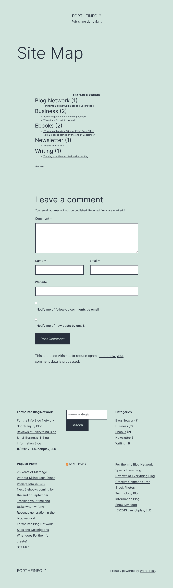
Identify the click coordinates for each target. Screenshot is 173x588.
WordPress (147, 570)
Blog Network (125, 420)
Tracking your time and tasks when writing (65, 156)
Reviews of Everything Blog (36, 432)
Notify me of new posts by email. (61, 325)
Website (41, 282)
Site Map (23, 547)
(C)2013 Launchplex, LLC (133, 510)
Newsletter (123, 437)
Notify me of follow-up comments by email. (68, 309)
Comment (43, 218)
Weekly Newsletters (54, 145)
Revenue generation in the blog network (64, 116)
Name (40, 260)
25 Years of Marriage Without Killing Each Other (68, 131)
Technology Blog (127, 493)
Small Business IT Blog (33, 437)
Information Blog (29, 443)
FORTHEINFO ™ (86, 15)
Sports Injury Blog (30, 426)
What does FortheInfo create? (59, 120)
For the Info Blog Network (35, 420)
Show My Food (126, 505)
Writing (120, 443)
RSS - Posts (77, 464)
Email (95, 260)
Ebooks (120, 432)
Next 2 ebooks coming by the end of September (69, 134)
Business (121, 426)
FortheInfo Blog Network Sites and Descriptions (68, 105)
